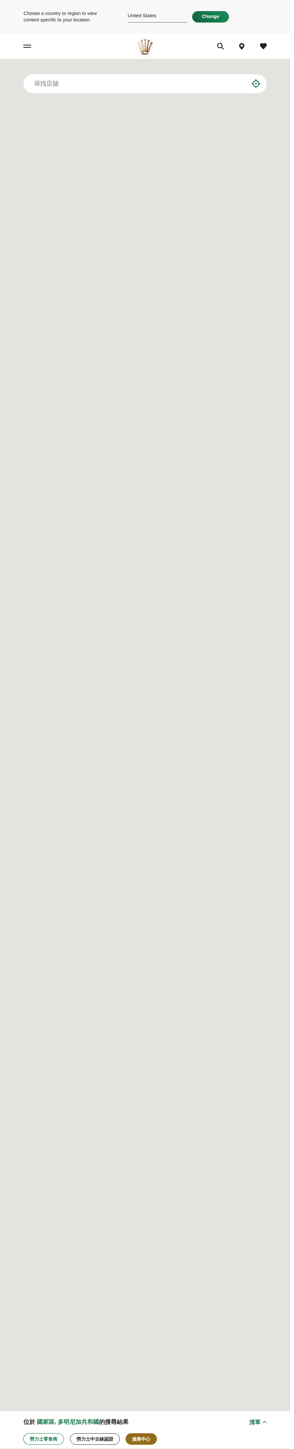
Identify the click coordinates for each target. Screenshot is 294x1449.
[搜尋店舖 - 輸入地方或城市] (248, 84)
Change (210, 16)
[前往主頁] (145, 46)
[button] (151, 751)
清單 (255, 1422)
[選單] (33, 46)
